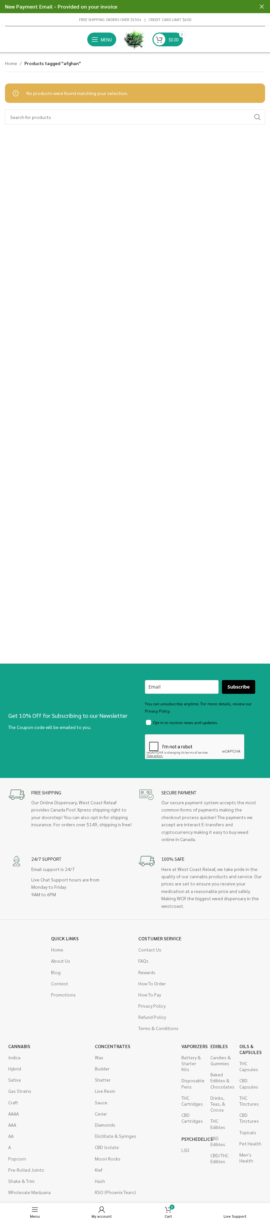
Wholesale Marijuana (29, 1192)
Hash (100, 1181)
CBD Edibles (217, 1141)
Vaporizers (192, 1046)
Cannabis (19, 1046)
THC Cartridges (192, 1101)
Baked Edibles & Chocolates (221, 1080)
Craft (13, 1102)
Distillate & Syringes (115, 1136)
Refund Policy (152, 1017)
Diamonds (105, 1125)
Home (11, 63)
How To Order (152, 983)
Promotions (63, 995)
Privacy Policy (152, 1006)
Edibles (219, 1046)
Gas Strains (19, 1091)
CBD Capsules (248, 1083)
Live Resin (105, 1091)
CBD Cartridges (192, 1118)
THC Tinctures (249, 1101)
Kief (98, 1170)
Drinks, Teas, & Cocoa (217, 1104)
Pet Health (250, 1143)
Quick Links (65, 938)
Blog (56, 972)
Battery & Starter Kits (191, 1063)
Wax (99, 1057)
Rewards (146, 972)
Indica (14, 1057)
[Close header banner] (262, 6)
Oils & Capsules (250, 1049)
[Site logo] (134, 39)
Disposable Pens (192, 1083)
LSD (185, 1150)
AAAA (13, 1113)
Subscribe (239, 687)
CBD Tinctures (249, 1118)
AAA (12, 1125)
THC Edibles (217, 1124)
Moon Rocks (108, 1159)
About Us (60, 961)
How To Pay (149, 995)
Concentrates (112, 1046)
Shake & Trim (21, 1181)
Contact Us (149, 949)
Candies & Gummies (220, 1060)
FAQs (143, 961)
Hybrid (14, 1068)
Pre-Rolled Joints (26, 1170)
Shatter (103, 1080)
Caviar (101, 1113)
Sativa (14, 1080)
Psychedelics (192, 1139)
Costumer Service (159, 938)
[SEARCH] (257, 117)
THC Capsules (248, 1066)
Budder (102, 1068)
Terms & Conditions (158, 1028)
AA (11, 1136)
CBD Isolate (107, 1147)
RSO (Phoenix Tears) (115, 1192)
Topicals (247, 1132)
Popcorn (17, 1159)
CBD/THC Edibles (219, 1158)
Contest (59, 983)
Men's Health (246, 1157)
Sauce (101, 1102)
